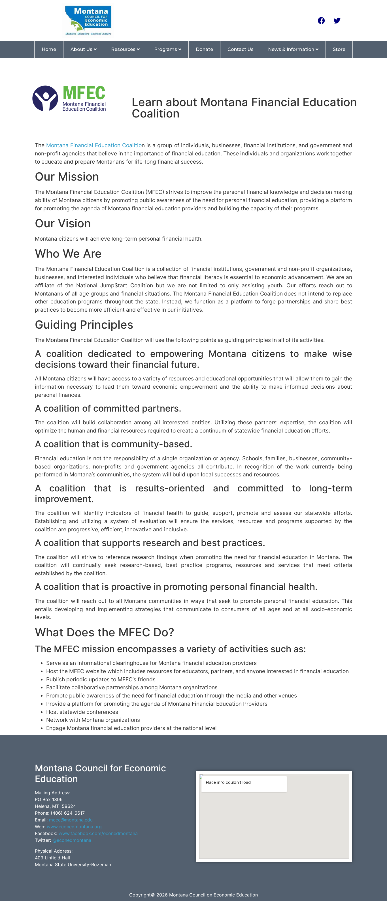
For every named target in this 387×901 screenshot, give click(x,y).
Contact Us (240, 49)
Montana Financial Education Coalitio (94, 145)
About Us (81, 49)
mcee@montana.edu (71, 820)
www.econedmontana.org (74, 826)
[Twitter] (337, 20)
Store (339, 49)
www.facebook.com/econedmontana (98, 833)
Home (49, 49)
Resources (123, 49)
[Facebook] (321, 20)
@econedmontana (71, 840)
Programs (165, 49)
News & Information (291, 49)
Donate (204, 49)
